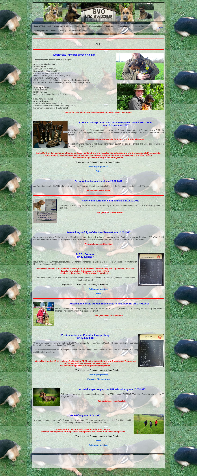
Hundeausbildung (96, 26)
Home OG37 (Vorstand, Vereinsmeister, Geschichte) (53, 26)
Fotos (84, 26)
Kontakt (54, 31)
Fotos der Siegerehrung (98, 379)
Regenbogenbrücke (41, 31)
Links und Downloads (141, 26)
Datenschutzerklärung (77, 31)
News (77, 26)
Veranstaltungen (124, 26)
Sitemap (63, 31)
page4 (103, 473)
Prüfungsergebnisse (98, 166)
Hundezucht (109, 26)
